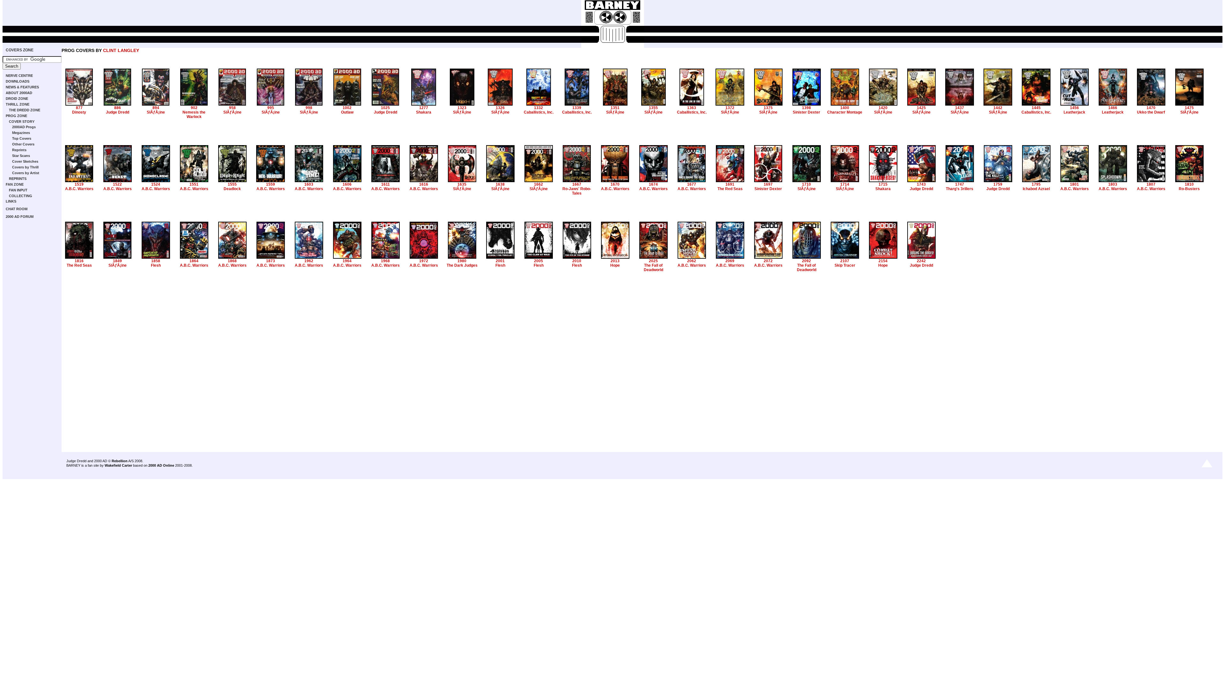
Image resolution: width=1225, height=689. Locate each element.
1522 (117, 184)
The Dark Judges (462, 265)
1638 (500, 184)
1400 (844, 108)
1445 (1036, 108)
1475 (1189, 108)
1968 (385, 261)
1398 (806, 108)
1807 (1151, 184)
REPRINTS (17, 179)
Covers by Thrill (25, 167)
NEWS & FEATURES (22, 87)
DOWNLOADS (17, 81)
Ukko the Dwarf (1151, 112)
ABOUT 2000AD (19, 93)
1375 (768, 108)
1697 (768, 184)
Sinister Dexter (806, 112)
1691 (729, 184)
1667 (576, 184)
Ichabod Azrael (1036, 189)
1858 (155, 261)
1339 (576, 108)
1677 (691, 184)
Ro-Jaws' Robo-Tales (576, 191)
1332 (538, 108)
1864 (193, 261)
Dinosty (79, 112)
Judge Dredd (117, 112)
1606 (347, 184)
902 (194, 108)
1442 (997, 108)
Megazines (21, 133)
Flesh (156, 265)
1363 (691, 108)
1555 (232, 184)
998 (309, 108)
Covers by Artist (25, 173)
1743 (921, 184)
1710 (806, 184)
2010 (576, 261)
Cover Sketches (25, 161)
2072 (768, 261)
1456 (1074, 108)
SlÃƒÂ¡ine (156, 112)
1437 (959, 108)
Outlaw (347, 112)
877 (79, 108)
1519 (79, 184)
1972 (423, 261)
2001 (500, 261)
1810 (1189, 184)
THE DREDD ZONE (24, 110)
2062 (691, 261)
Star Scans (21, 156)
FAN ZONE (15, 184)
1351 (615, 108)
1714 (844, 184)
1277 (423, 108)
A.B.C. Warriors (79, 189)
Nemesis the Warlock (193, 114)
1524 (155, 184)
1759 (997, 184)
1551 (193, 184)
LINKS (11, 201)
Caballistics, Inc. (538, 112)
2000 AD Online (161, 465)
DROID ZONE (17, 98)
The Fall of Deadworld (653, 267)
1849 (117, 261)
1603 (308, 184)
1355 (653, 108)
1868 (232, 261)
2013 (615, 261)
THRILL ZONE (17, 104)
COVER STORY (21, 121)
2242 (921, 261)
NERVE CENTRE (19, 76)
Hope (615, 265)
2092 (806, 261)
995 (270, 108)
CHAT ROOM (16, 209)
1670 (615, 184)
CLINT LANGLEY (121, 50)
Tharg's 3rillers (959, 189)
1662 (538, 184)
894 (155, 108)
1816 (79, 261)
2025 (653, 261)
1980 (461, 261)
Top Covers (21, 138)
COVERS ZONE (19, 50)
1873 (270, 261)
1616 (423, 184)
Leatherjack (1074, 112)
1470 (1151, 108)
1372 (729, 108)
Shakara (423, 112)
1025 (385, 108)
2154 (883, 261)
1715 (883, 184)
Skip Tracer (845, 265)
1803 (1112, 184)
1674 (653, 184)
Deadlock (232, 189)
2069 (729, 261)
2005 (538, 261)
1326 (500, 108)
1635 (461, 184)
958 (232, 108)
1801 (1074, 184)
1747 (959, 184)
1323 (461, 108)
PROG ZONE (16, 116)
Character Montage (844, 112)
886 (117, 108)
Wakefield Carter (118, 465)
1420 (883, 108)
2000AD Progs (24, 127)
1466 (1112, 108)
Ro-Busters (1189, 189)
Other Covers (23, 144)
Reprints (19, 150)
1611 (385, 184)
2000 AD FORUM (19, 217)
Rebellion (120, 461)
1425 (921, 108)
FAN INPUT (18, 190)
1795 (1036, 184)
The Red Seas (730, 189)
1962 (308, 261)
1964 (347, 261)
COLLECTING (20, 196)
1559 (270, 184)
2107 (844, 261)
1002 (347, 108)
